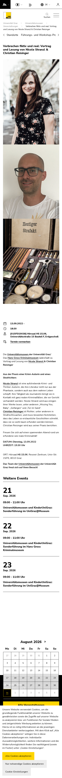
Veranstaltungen (11, 26)
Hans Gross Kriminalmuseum (23, 358)
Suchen (47, 17)
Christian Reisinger (13, 411)
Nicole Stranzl (36, 361)
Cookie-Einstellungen (16, 771)
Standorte (12, 35)
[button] (5, 4)
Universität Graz (10, 23)
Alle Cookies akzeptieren (18, 756)
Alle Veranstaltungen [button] (31, 705)
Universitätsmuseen (34, 23)
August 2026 (31, 642)
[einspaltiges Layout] (31, 4)
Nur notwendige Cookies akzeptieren (24, 763)
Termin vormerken (20, 341)
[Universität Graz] (7, 16)
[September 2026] (45, 642)
